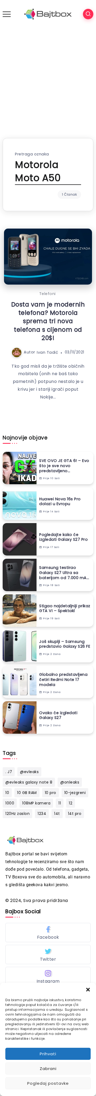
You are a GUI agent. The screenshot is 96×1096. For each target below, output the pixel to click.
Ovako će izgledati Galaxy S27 (58, 715)
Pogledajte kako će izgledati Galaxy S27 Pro (63, 537)
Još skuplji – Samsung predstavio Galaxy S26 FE (64, 644)
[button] (88, 989)
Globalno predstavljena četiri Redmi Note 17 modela (63, 679)
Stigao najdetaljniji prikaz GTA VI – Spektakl (64, 608)
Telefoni (47, 293)
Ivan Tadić (47, 352)
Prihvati (48, 1054)
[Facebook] (48, 932)
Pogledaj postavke (48, 1083)
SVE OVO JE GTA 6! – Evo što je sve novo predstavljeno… (64, 465)
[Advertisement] (48, 79)
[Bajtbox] (48, 14)
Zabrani (48, 1068)
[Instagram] (48, 976)
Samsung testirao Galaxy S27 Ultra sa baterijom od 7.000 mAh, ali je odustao (64, 572)
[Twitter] (48, 954)
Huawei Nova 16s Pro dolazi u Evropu (60, 501)
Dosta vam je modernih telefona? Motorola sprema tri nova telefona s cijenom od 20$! (48, 321)
